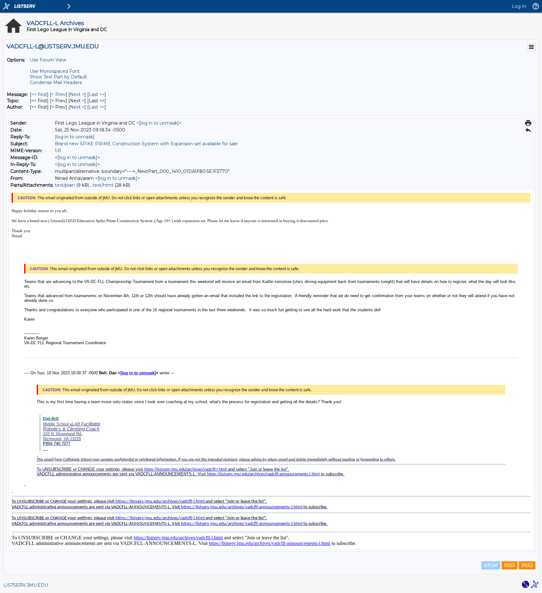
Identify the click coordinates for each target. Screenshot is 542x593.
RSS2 (527, 565)
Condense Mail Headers (56, 82)
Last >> (96, 94)
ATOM (491, 565)
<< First (39, 94)
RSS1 (509, 565)
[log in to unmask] (159, 123)
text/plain (65, 185)
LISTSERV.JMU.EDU (25, 585)
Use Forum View (48, 60)
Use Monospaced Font (55, 71)
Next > (77, 94)
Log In (519, 6)
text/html (103, 185)
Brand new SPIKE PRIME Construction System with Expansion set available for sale (146, 144)
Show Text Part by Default (58, 77)
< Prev (58, 94)
